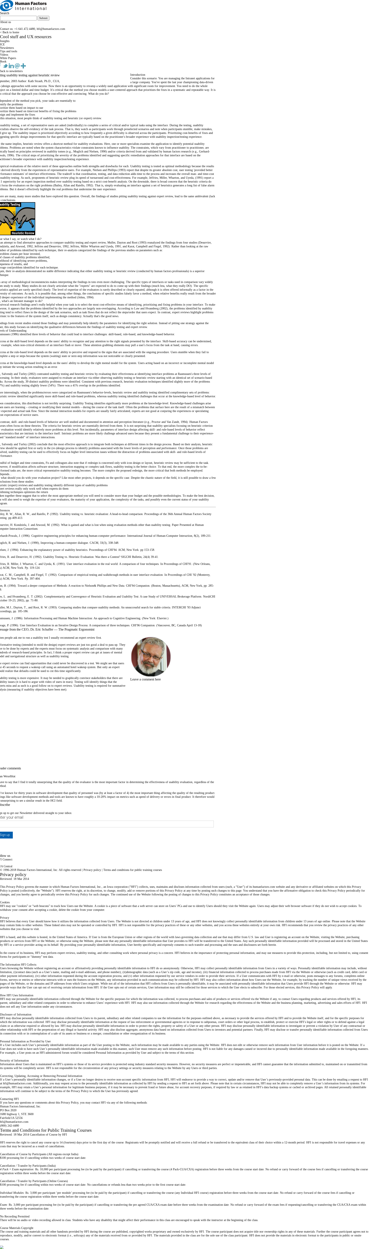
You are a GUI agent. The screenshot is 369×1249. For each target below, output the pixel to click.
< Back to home (9, 32)
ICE (2, 44)
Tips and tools (8, 51)
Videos (4, 54)
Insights (4, 41)
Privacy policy (92, 870)
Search (4, 13)
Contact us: (6, 28)
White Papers (8, 58)
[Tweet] (6, 67)
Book (3, 61)
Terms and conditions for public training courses (132, 870)
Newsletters (7, 47)
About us (5, 22)
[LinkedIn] (12, 67)
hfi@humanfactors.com (51, 28)
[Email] (18, 67)
